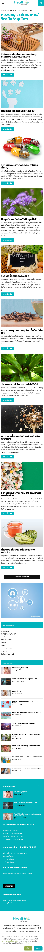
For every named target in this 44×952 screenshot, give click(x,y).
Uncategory (5, 631)
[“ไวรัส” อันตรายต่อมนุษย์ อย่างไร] (6, 726)
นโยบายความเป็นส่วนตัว (10, 941)
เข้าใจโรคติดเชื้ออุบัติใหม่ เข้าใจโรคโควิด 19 (26, 712)
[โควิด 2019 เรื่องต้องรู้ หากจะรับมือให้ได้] (6, 748)
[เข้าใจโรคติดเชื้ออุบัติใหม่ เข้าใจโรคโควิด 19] (6, 715)
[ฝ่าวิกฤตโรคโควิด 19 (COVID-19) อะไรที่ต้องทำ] (6, 737)
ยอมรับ (38, 948)
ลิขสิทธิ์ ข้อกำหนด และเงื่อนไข (13, 836)
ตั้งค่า (27, 943)
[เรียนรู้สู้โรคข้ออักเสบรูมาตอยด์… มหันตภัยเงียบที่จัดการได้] (6, 693)
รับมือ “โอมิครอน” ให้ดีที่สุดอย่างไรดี (24, 679)
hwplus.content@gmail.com (17, 900)
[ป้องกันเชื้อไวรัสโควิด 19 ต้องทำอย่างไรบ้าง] (6, 759)
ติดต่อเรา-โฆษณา (8, 856)
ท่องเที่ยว (4, 637)
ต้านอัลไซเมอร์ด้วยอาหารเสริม (17, 111)
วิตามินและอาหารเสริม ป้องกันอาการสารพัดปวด (21, 494)
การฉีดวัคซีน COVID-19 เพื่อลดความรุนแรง (27, 768)
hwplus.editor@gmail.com (31, 931)
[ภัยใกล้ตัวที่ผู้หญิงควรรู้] (6, 670)
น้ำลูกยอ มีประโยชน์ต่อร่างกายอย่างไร (18, 551)
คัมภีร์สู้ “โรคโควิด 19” (8, 634)
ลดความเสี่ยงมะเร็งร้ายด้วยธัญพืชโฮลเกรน (20, 437)
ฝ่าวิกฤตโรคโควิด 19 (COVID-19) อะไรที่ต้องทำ (26, 735)
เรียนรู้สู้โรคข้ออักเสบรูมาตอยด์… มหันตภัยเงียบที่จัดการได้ (26, 691)
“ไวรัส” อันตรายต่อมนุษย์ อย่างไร (23, 723)
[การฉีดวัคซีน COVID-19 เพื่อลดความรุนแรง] (6, 771)
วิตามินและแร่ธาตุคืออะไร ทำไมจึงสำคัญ (19, 166)
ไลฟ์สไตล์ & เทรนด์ (7, 654)
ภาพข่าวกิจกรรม (6, 640)
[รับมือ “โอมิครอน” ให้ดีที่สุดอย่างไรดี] (6, 681)
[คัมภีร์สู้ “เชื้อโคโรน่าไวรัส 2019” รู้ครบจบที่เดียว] (6, 704)
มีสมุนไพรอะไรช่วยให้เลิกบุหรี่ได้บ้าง (20, 219)
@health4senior (12, 903)
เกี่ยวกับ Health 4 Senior (10, 830)
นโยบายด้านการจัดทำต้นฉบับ (12, 833)
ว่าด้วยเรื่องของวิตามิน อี (15, 276)
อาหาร (3, 645)
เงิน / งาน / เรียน (6, 648)
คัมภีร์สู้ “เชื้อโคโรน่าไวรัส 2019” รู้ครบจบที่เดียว (26, 702)
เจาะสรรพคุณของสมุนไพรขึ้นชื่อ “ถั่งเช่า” (22, 331)
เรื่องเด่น (4, 651)
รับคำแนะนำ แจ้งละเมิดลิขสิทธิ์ (13, 839)
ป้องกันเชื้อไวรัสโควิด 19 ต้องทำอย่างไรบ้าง (27, 757)
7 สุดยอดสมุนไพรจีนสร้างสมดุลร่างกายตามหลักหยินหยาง (19, 55)
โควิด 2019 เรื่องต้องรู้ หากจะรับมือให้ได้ (26, 746)
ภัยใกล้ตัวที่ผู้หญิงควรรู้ (20, 667)
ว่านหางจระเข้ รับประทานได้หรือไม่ (19, 384)
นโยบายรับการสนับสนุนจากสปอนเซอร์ (15, 853)
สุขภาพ (3, 643)
